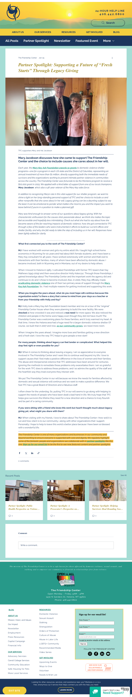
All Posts (11, 41)
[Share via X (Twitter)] (26, 453)
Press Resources (16, 637)
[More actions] (112, 57)
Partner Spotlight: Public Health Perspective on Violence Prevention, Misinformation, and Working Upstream (23, 507)
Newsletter (62, 41)
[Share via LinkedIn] (32, 453)
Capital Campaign (16, 641)
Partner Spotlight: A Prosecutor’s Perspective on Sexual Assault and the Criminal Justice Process (63, 507)
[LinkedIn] (102, 654)
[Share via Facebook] (19, 453)
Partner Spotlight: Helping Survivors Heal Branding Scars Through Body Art (107, 507)
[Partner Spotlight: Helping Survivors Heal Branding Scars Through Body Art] (108, 490)
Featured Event (87, 41)
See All (124, 475)
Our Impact (13, 624)
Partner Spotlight (36, 41)
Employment (14, 633)
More (107, 41)
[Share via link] (38, 453)
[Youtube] (108, 654)
